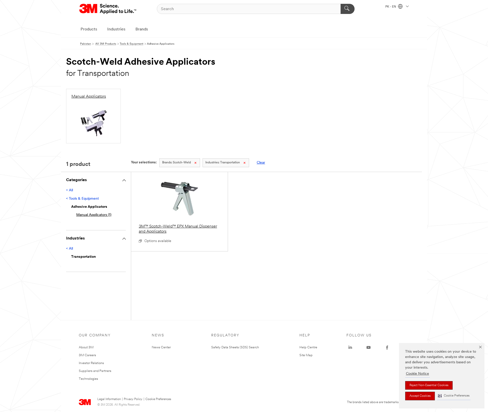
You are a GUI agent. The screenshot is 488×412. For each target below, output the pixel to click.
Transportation (222, 162)
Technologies (88, 379)
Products (89, 29)
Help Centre (308, 347)
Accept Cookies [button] (420, 396)
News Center (161, 347)
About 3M (86, 347)
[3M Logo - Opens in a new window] (108, 9)
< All (69, 190)
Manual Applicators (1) (93, 215)
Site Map (306, 355)
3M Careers (87, 355)
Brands (141, 29)
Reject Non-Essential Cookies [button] (428, 385)
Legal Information (109, 399)
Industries (116, 29)
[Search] (348, 9)
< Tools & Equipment (82, 199)
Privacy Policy (133, 399)
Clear (261, 163)
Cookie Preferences (158, 399)
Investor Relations (91, 363)
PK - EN (391, 6)
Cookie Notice (417, 374)
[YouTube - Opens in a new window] (368, 347)
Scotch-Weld (176, 162)
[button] (453, 396)
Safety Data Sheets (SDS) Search (235, 347)
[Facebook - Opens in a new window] (387, 347)
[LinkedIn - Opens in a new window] (350, 347)
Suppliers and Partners (95, 371)
